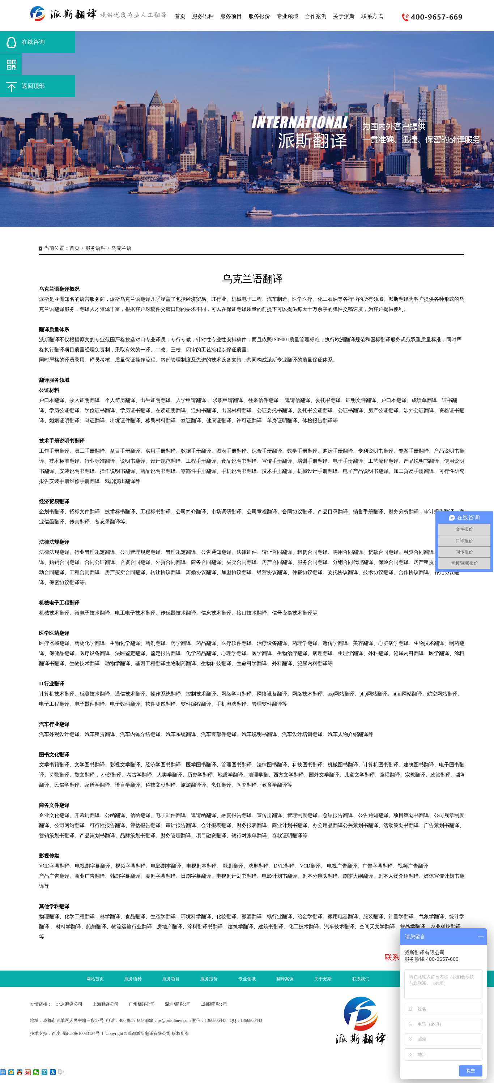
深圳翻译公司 (178, 1004)
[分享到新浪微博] (28, 1072)
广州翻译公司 (142, 1004)
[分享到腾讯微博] (45, 1072)
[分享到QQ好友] (20, 1072)
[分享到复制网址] (61, 1072)
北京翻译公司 (69, 1004)
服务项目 (171, 978)
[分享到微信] (36, 1072)
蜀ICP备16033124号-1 (83, 1033)
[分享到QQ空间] (11, 1072)
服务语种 (95, 248)
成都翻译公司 (214, 1004)
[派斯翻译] (100, 14)
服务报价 (209, 978)
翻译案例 (285, 978)
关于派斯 (323, 978)
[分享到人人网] (53, 1072)
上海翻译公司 (106, 1004)
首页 (74, 248)
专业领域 (247, 978)
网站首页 (95, 978)
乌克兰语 (121, 248)
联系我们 (361, 978)
